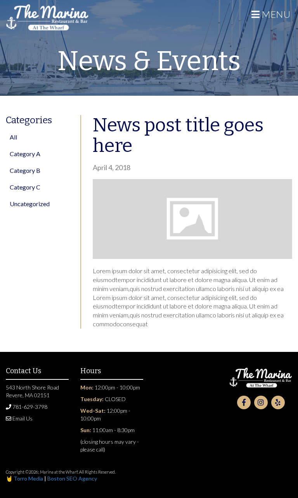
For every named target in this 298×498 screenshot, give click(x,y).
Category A (25, 153)
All (13, 137)
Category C (25, 187)
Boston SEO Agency (72, 478)
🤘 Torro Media (25, 478)
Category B (25, 170)
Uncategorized (30, 203)
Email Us (22, 418)
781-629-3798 (29, 406)
